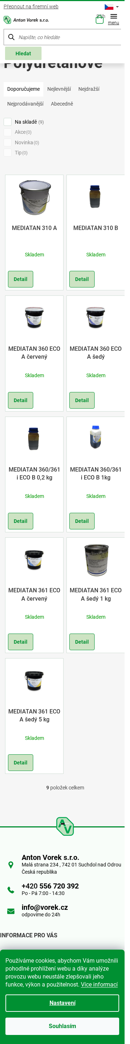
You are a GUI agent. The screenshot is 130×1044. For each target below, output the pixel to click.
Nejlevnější (59, 89)
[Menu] (115, 20)
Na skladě (28, 122)
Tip (20, 152)
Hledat (23, 53)
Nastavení (62, 1003)
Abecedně (62, 104)
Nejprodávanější (25, 104)
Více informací (99, 984)
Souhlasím (62, 1026)
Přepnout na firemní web (31, 6)
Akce (22, 132)
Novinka (26, 142)
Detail (20, 279)
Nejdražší (88, 89)
